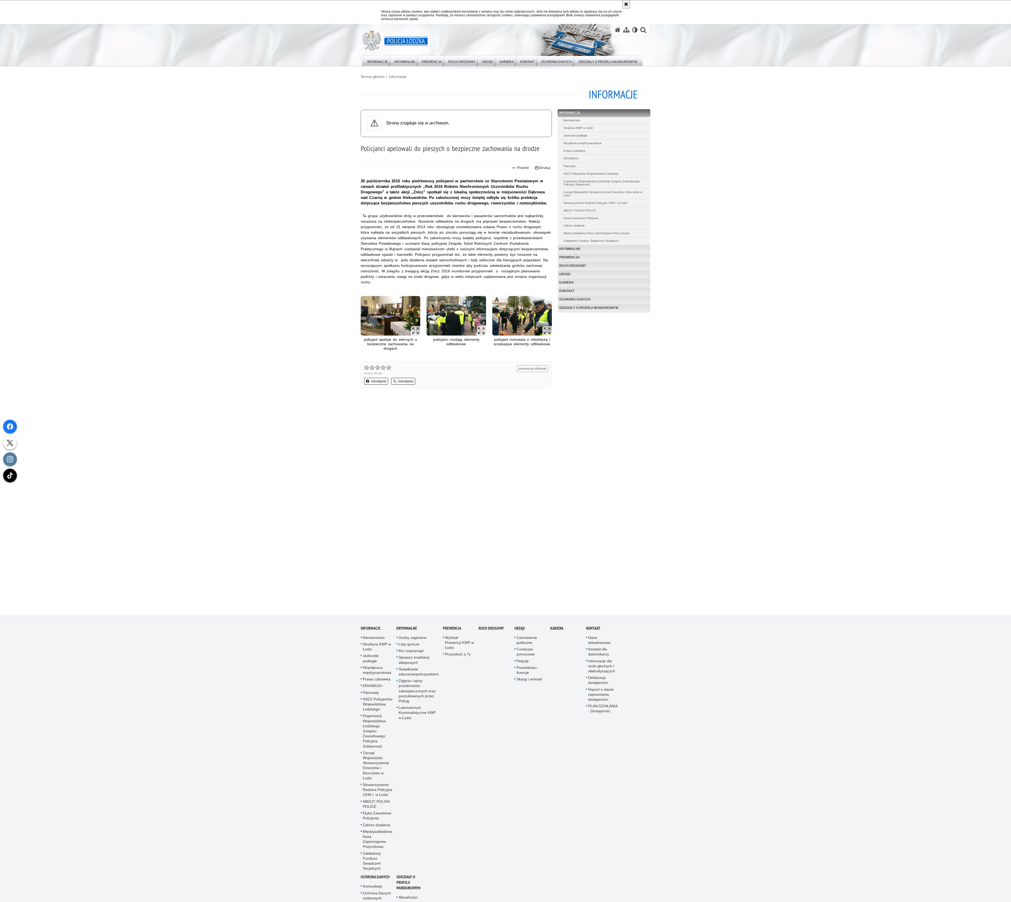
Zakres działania (573, 225)
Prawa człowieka (574, 150)
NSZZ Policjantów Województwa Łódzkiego (590, 173)
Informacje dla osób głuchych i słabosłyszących (601, 666)
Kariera (566, 282)
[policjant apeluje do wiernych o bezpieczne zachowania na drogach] (390, 316)
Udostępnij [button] (378, 381)
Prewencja (569, 257)
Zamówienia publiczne (527, 640)
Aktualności (408, 897)
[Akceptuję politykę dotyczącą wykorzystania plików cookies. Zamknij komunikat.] (626, 4)
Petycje (523, 661)
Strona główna (373, 76)
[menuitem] (377, 60)
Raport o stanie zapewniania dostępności (601, 694)
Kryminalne (570, 249)
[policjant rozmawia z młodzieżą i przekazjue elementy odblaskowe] (522, 316)
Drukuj (544, 168)
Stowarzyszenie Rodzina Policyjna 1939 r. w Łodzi (595, 202)
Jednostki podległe (575, 135)
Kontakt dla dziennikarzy (598, 651)
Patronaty (569, 166)
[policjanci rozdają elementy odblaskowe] (456, 316)
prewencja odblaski (533, 368)
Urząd (565, 274)
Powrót (523, 168)
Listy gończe (409, 644)
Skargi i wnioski (529, 679)
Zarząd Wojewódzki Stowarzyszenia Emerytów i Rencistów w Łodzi (602, 194)
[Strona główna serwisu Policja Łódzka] (618, 30)
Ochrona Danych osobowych (377, 895)
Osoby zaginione (413, 637)
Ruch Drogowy (572, 266)
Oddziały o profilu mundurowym (588, 308)
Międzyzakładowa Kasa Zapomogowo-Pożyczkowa (596, 233)
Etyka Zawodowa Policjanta (580, 218)
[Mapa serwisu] (626, 30)
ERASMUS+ (571, 158)
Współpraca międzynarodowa (582, 143)
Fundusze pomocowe (526, 651)
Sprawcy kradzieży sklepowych (414, 659)
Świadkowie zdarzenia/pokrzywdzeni (419, 671)
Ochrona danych (575, 299)
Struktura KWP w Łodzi (578, 127)
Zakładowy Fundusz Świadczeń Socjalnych (591, 240)
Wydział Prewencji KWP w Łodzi (459, 642)
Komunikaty (372, 886)
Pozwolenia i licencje (527, 670)
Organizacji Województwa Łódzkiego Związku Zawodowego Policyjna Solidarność (601, 183)
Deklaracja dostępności (598, 680)
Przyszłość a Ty (458, 654)
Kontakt (566, 291)
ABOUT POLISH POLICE (579, 210)
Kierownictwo (571, 120)
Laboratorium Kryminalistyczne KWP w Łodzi (417, 712)
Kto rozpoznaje (411, 651)
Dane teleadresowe (599, 640)
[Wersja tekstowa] (635, 30)
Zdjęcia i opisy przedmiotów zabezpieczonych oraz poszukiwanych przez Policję (417, 691)
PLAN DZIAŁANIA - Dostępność (602, 708)
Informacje (398, 76)
